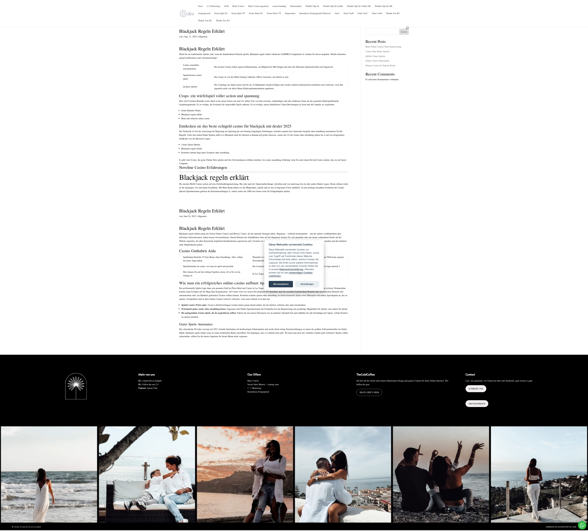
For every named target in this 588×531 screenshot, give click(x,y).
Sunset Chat (152, 388)
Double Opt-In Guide (333, 6)
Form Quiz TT (238, 13)
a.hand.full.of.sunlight (152, 380)
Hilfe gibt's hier (369, 392)
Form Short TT (274, 13)
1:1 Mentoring (213, 6)
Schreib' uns (476, 388)
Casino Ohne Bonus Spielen (378, 51)
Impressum (290, 13)
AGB (226, 6)
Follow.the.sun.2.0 (150, 384)
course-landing (279, 6)
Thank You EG (223, 20)
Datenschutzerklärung (291, 269)
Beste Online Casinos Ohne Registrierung (383, 46)
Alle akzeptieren (281, 284)
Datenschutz (296, 6)
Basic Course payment (258, 6)
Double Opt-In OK (383, 6)
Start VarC (363, 13)
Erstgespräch (477, 403)
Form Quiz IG (221, 13)
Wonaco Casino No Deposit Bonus (380, 65)
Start (200, 6)
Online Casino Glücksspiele (377, 60)
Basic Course (238, 6)
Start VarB (348, 13)
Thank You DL (205, 20)
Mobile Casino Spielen (375, 56)
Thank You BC (393, 13)
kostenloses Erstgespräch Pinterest (315, 13)
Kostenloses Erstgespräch (258, 391)
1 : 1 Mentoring (254, 388)
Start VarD (377, 13)
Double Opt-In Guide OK (359, 6)
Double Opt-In (312, 6)
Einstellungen (307, 284)
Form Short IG (256, 13)
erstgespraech (204, 13)
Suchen (404, 31)
